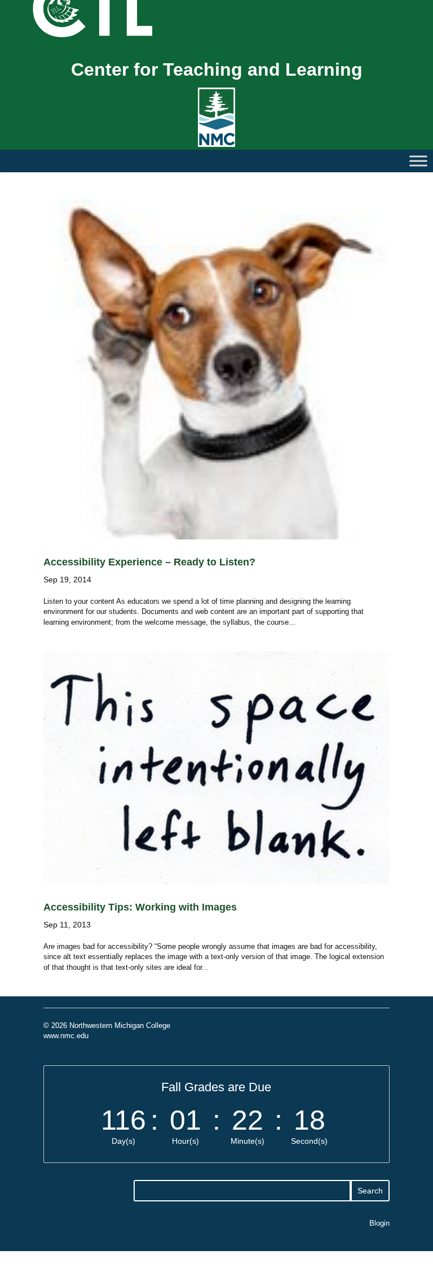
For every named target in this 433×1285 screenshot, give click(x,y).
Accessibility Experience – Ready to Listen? (149, 562)
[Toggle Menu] (418, 161)
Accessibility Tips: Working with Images (140, 907)
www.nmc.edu (66, 1035)
